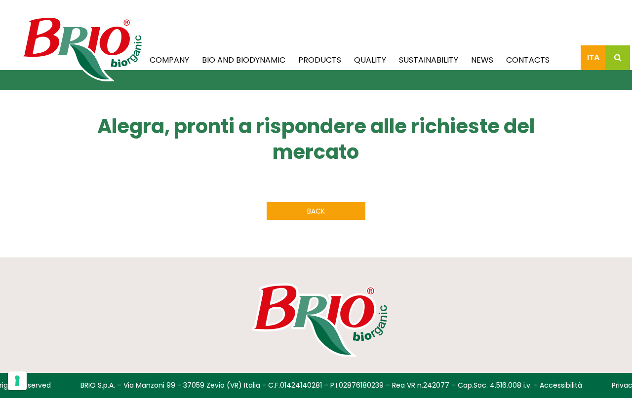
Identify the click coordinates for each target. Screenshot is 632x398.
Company (169, 60)
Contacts (528, 60)
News (482, 60)
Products (319, 60)
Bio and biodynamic (243, 60)
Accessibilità (561, 385)
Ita (593, 57)
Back (316, 211)
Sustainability (428, 60)
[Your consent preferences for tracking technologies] (17, 380)
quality (370, 60)
